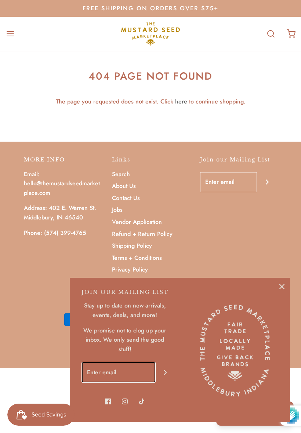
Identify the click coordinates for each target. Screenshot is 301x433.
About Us (124, 186)
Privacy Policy (130, 269)
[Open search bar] (271, 34)
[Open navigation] (10, 34)
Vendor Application (137, 222)
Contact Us (126, 198)
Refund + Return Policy (142, 234)
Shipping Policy (132, 245)
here (181, 101)
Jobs (117, 209)
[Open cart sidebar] (291, 34)
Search (121, 174)
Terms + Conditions (137, 258)
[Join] (267, 182)
